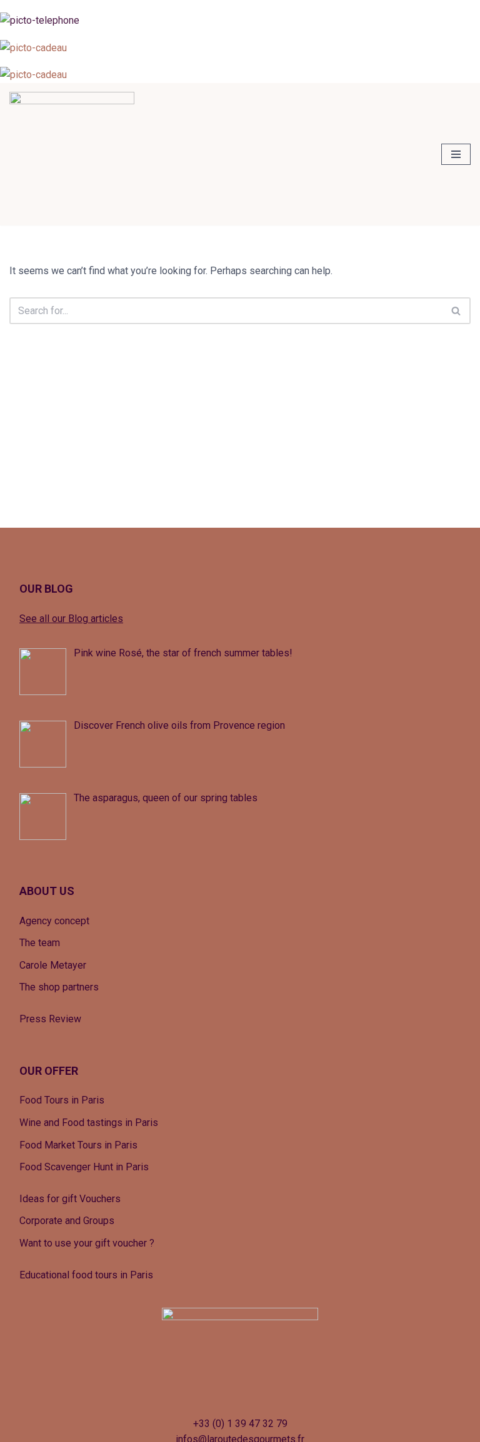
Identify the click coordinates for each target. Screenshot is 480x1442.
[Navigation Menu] (456, 154)
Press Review (50, 1019)
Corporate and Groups (66, 1221)
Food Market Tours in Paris (78, 1145)
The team (39, 943)
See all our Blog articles (71, 619)
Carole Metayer (52, 965)
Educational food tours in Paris (86, 1275)
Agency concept (54, 921)
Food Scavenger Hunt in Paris (84, 1167)
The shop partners (59, 987)
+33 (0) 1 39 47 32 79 (240, 1424)
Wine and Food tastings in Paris (88, 1122)
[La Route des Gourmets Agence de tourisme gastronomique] (71, 154)
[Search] (456, 310)
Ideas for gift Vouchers (70, 1199)
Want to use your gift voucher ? (86, 1243)
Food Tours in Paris (61, 1100)
